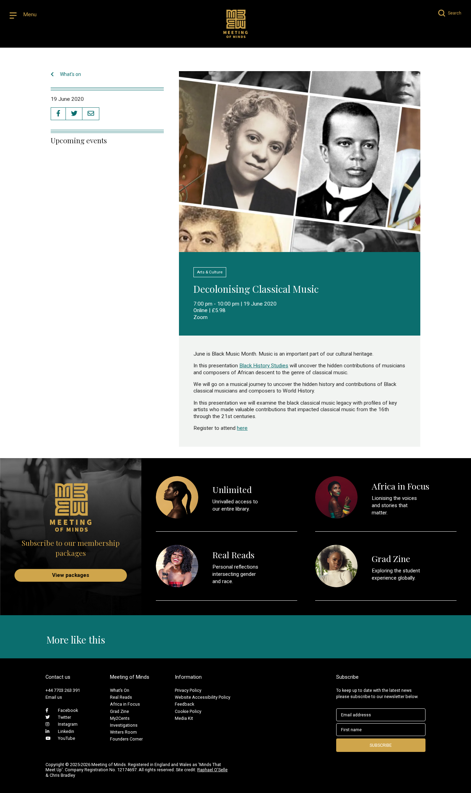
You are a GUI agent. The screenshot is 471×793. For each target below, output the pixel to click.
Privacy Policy (188, 690)
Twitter (64, 717)
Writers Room (123, 732)
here (242, 428)
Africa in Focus (125, 704)
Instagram (68, 724)
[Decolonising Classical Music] (299, 248)
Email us (54, 697)
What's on (70, 74)
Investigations (124, 725)
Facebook (68, 710)
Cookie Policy (188, 711)
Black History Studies (263, 365)
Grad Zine (119, 711)
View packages (70, 575)
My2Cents (120, 718)
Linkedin (66, 731)
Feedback (184, 704)
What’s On (119, 690)
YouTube (66, 738)
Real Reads (121, 697)
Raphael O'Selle (212, 769)
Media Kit (184, 718)
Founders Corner (126, 739)
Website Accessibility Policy (202, 697)
